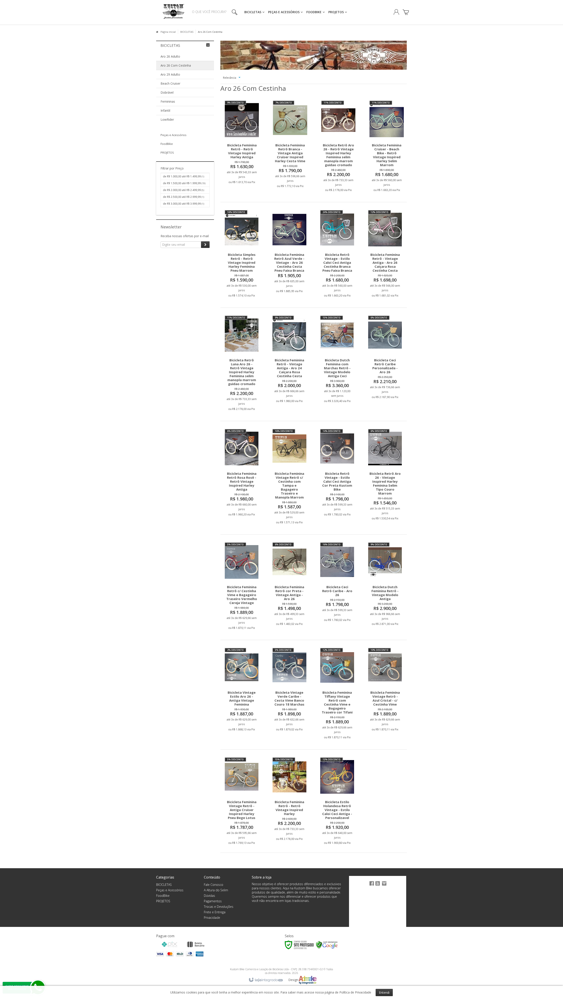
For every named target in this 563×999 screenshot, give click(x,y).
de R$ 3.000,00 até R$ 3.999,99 (183, 204)
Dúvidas (209, 895)
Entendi (384, 992)
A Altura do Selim (216, 890)
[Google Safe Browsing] (327, 945)
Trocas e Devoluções (218, 906)
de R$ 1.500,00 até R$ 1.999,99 (184, 183)
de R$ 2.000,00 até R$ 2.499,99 (183, 190)
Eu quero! (245, 164)
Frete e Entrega (214, 912)
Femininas (168, 101)
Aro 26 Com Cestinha (176, 65)
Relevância (229, 78)
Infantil (165, 110)
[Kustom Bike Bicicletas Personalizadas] (174, 12)
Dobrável (167, 92)
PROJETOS (163, 901)
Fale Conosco (213, 885)
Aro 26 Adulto (170, 56)
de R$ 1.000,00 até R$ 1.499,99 (183, 176)
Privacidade (212, 917)
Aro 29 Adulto (170, 74)
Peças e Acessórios (169, 890)
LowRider (167, 119)
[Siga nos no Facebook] (371, 886)
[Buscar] (233, 12)
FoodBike (163, 895)
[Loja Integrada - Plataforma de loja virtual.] (265, 980)
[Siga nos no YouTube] (377, 886)
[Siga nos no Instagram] (384, 886)
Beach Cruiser (170, 83)
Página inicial (168, 31)
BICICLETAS (186, 31)
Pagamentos (213, 901)
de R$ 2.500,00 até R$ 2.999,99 (183, 197)
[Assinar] (205, 244)
